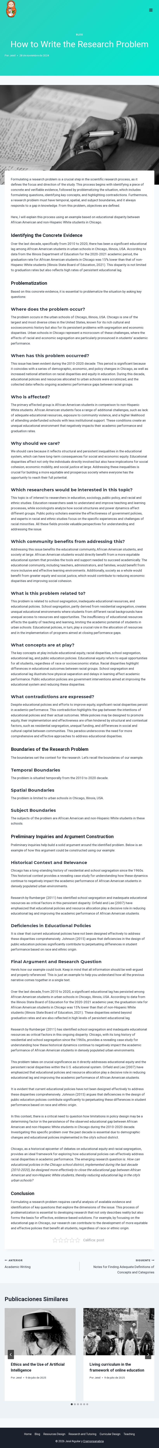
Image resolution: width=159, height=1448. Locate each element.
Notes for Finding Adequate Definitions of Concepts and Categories (123, 1266)
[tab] (72, 1404)
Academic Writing (18, 1264)
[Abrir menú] (150, 8)
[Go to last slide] (11, 1354)
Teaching (129, 1434)
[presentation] (40, 1331)
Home (28, 1434)
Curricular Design (110, 1434)
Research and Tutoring (82, 1434)
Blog (79, 34)
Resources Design (54, 1434)
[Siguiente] (148, 1354)
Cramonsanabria (93, 1441)
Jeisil (13, 55)
